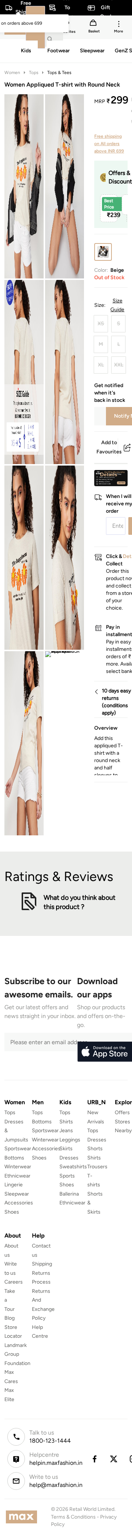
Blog (9, 1318)
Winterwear (17, 1167)
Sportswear (17, 1148)
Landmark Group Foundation (17, 1354)
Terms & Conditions (73, 1517)
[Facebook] (94, 1459)
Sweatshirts (73, 1167)
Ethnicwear (17, 1176)
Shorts (95, 1148)
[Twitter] (114, 1459)
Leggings (69, 1140)
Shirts (66, 1122)
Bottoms (14, 1158)
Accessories (18, 1203)
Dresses (68, 1158)
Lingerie (13, 1185)
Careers (13, 1282)
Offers (122, 1112)
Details (108, 474)
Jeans (66, 1130)
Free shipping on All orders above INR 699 (109, 144)
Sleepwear (16, 1194)
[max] (23, 1517)
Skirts (66, 1148)
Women (12, 72)
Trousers (97, 1167)
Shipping (42, 1264)
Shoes (11, 1212)
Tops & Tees (59, 72)
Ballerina (69, 1194)
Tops (33, 72)
